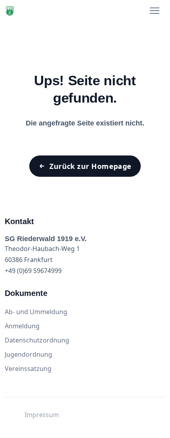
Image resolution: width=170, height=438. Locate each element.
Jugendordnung (28, 354)
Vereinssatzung (28, 368)
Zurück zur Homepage (90, 166)
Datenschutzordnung (37, 340)
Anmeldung (22, 326)
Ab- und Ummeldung (36, 311)
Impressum (42, 414)
